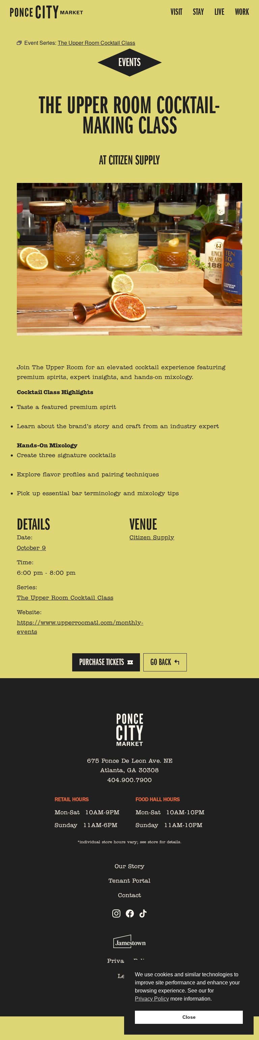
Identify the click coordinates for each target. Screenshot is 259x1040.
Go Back (160, 662)
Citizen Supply (152, 537)
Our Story (130, 866)
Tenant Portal (129, 880)
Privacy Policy (152, 999)
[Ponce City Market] (46, 12)
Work (242, 12)
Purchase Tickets (101, 662)
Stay (198, 12)
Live (219, 12)
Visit (176, 12)
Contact (129, 895)
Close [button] (189, 1017)
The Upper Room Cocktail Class (65, 597)
